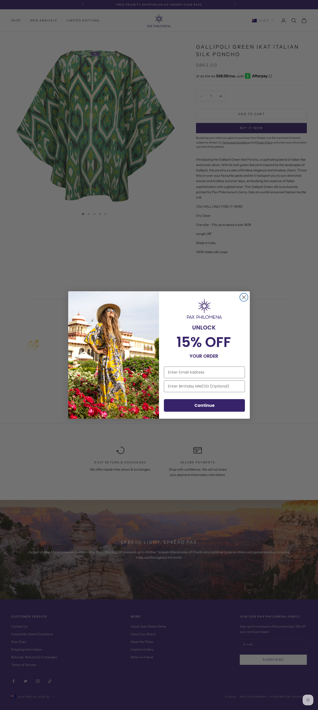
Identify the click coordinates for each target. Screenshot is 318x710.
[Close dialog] (244, 297)
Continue (204, 405)
